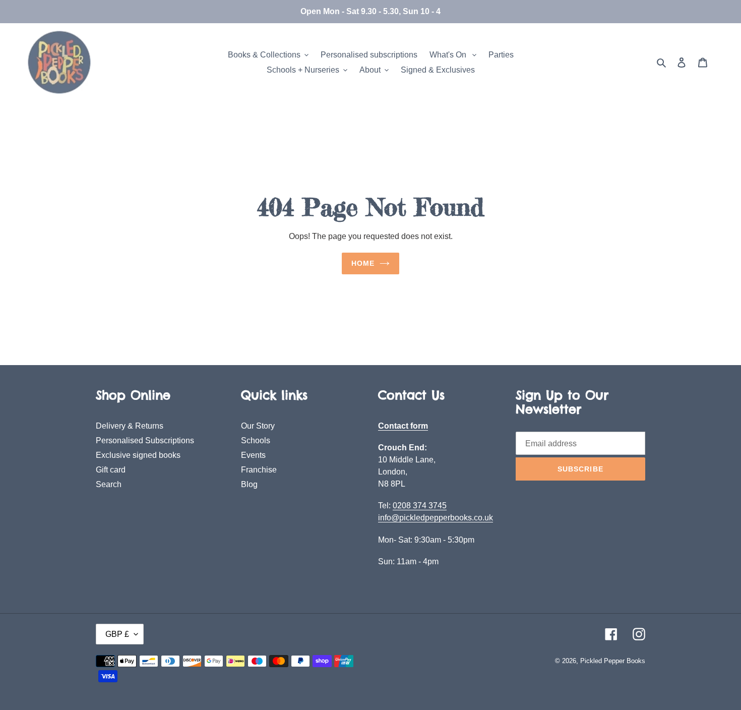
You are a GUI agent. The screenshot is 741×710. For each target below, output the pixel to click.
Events (253, 455)
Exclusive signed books (138, 455)
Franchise (259, 469)
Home (363, 263)
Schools (255, 440)
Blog (249, 484)
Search (108, 484)
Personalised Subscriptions (145, 440)
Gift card (111, 469)
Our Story (258, 426)
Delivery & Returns (129, 426)
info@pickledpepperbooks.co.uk (435, 517)
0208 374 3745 (420, 505)
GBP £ (117, 634)
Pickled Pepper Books (612, 661)
